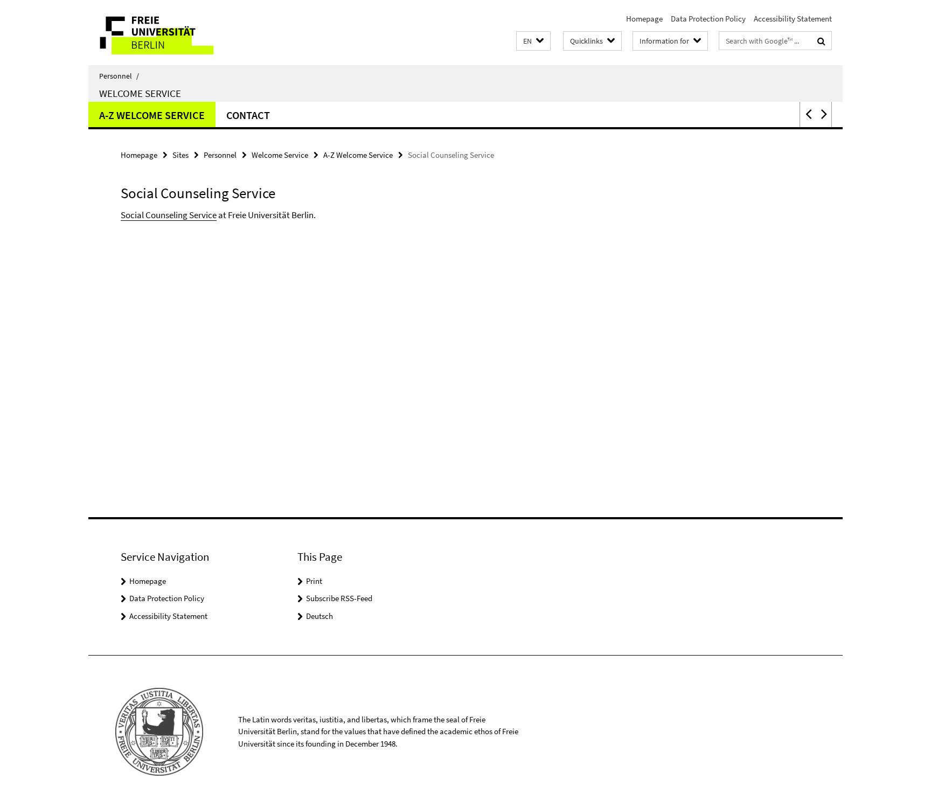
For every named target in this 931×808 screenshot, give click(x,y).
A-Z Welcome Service (152, 115)
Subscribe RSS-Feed (339, 598)
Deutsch (319, 616)
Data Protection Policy (708, 18)
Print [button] (314, 581)
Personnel (119, 76)
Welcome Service (140, 93)
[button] (533, 41)
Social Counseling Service (169, 215)
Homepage (644, 18)
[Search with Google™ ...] (821, 41)
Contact (248, 115)
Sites (180, 155)
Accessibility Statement (793, 18)
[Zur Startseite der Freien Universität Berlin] (178, 32)
